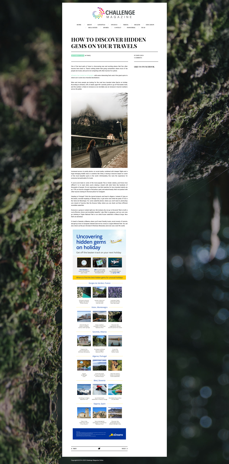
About (89, 25)
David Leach (140, 55)
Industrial (131, 27)
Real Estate (92, 27)
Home (79, 25)
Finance (114, 25)
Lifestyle (101, 25)
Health (137, 25)
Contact (117, 27)
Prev (75, 449)
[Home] (114, 13)
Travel (125, 25)
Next (124, 449)
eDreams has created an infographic (82, 75)
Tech (143, 27)
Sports (106, 27)
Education (150, 25)
